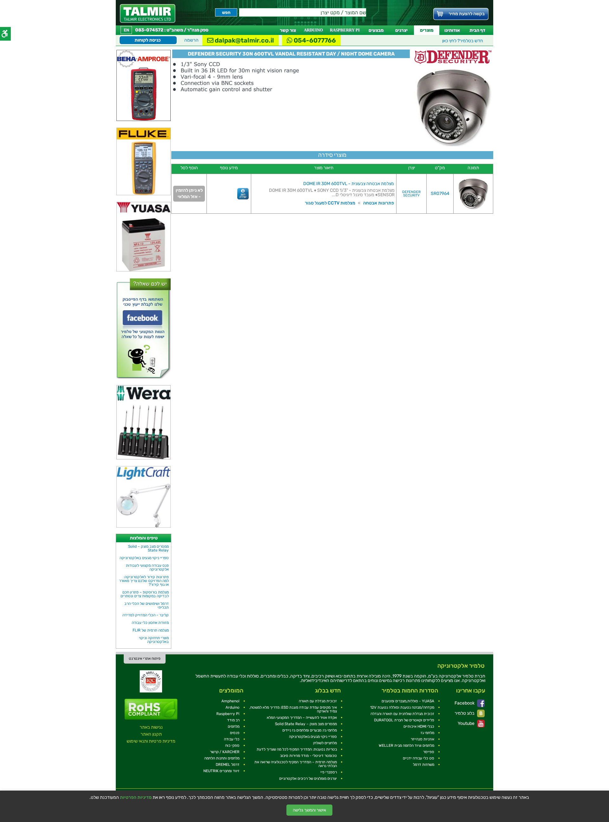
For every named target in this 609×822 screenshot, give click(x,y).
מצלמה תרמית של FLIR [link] (151, 630)
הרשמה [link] (191, 40)
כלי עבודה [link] (231, 739)
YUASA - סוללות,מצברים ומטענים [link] (408, 701)
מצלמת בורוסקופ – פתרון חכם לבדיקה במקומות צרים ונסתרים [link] (145, 594)
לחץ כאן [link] (462, 40)
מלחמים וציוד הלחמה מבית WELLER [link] (406, 745)
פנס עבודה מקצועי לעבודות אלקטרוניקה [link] (147, 567)
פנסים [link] (234, 733)
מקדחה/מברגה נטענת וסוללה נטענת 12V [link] (402, 707)
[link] (147, 13)
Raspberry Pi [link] (227, 714)
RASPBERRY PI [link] (345, 30)
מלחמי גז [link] (427, 733)
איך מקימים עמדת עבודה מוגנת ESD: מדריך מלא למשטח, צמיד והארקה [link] (293, 709)
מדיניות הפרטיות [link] (136, 797)
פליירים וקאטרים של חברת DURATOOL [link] (404, 720)
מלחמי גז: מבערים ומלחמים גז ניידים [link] (309, 730)
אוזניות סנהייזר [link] (422, 739)
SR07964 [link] (440, 193)
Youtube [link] (466, 723)
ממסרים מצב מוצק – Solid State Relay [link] (148, 548)
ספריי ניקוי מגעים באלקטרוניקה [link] (144, 558)
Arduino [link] (232, 707)
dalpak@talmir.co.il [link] (243, 40)
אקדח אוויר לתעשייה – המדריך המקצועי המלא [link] (302, 717)
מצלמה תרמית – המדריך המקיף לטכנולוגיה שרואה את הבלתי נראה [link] (295, 764)
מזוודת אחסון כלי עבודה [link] (150, 622)
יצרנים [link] (401, 30)
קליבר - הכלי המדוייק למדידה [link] (145, 615)
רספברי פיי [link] (328, 772)
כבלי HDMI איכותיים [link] (418, 726)
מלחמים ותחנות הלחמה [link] (221, 758)
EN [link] (126, 30)
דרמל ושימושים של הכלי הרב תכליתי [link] (146, 605)
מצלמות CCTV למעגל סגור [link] (330, 203)
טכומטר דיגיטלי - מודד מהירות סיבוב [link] (308, 755)
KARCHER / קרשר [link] (224, 752)
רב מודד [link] (233, 720)
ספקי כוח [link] (232, 745)
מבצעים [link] (376, 30)
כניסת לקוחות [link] (147, 40)
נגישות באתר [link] (151, 727)
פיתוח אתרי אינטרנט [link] (144, 658)
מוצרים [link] (426, 30)
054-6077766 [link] (314, 40)
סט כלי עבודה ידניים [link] (418, 758)
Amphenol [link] (230, 701)
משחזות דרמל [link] (423, 764)
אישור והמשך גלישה (309, 810)
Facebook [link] (465, 703)
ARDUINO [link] (313, 30)
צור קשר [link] (288, 30)
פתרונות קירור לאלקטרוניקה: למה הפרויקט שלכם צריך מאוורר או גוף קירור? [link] (144, 581)
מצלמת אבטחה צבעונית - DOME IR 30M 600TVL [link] (348, 183)
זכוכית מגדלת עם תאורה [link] (318, 701)
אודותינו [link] (452, 30)
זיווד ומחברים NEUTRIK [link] (221, 771)
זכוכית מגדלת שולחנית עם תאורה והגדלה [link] (402, 714)
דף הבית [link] (477, 30)
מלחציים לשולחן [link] (325, 743)
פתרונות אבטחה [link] (378, 203)
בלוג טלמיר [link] (465, 713)
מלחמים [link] (233, 726)
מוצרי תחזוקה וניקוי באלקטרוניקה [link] (154, 640)
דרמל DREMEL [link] (227, 764)
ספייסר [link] (428, 752)
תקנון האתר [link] (151, 734)
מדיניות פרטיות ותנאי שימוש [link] (151, 741)
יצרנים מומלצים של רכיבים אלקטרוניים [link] (308, 778)
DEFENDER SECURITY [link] (411, 193)
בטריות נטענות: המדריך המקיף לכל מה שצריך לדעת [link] (297, 749)
